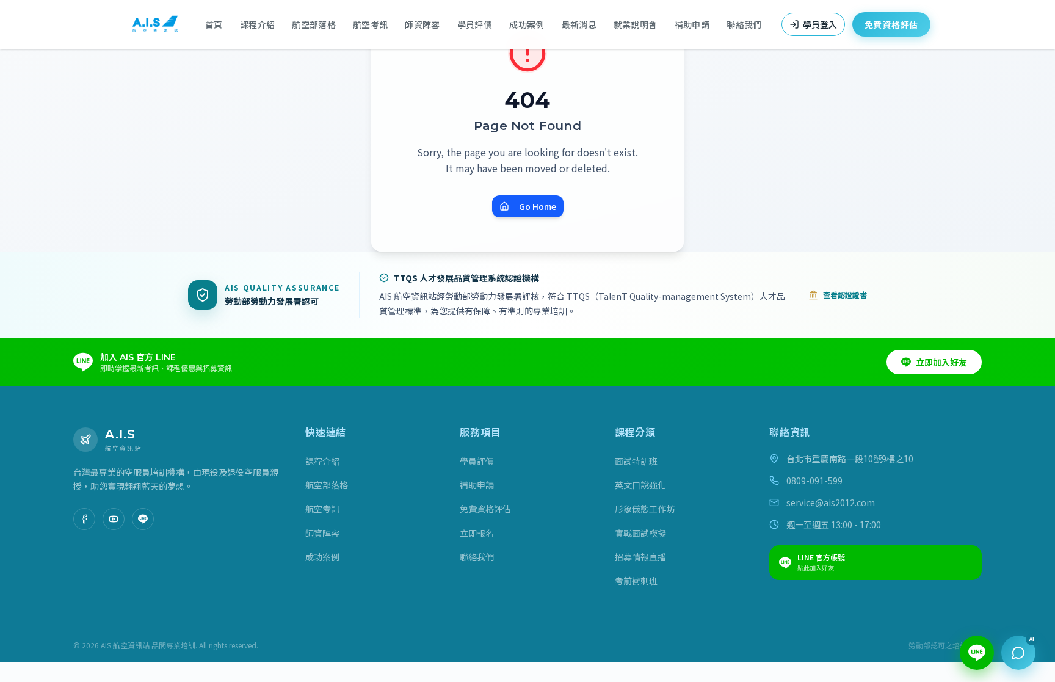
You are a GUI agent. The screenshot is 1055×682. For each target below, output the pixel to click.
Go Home (537, 206)
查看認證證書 (845, 295)
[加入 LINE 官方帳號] (143, 519)
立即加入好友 (941, 362)
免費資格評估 (891, 24)
